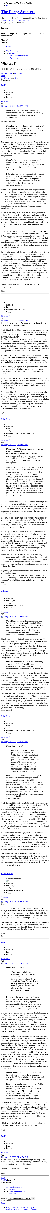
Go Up (4, 1180)
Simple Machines (30, 1210)
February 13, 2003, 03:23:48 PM (14, 963)
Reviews (26, 20)
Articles (11, 20)
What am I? (5, 101)
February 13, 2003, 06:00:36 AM (14, 616)
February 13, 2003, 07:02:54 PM (14, 1157)
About (3, 20)
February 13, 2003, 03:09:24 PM (14, 901)
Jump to (4, 1198)
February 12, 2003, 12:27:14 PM (14, 106)
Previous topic (7, 73)
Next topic (18, 73)
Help (8, 1207)
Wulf (3, 85)
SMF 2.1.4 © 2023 (14, 1210)
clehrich (4, 591)
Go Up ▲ (31, 1207)
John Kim (5, 419)
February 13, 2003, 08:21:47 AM (14, 742)
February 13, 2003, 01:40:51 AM (14, 444)
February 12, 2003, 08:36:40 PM (14, 321)
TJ (2, 297)
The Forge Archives (18, 11)
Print (3, 75)
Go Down (5, 78)
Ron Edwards (7, 874)
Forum (18, 20)
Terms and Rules (18, 1207)
